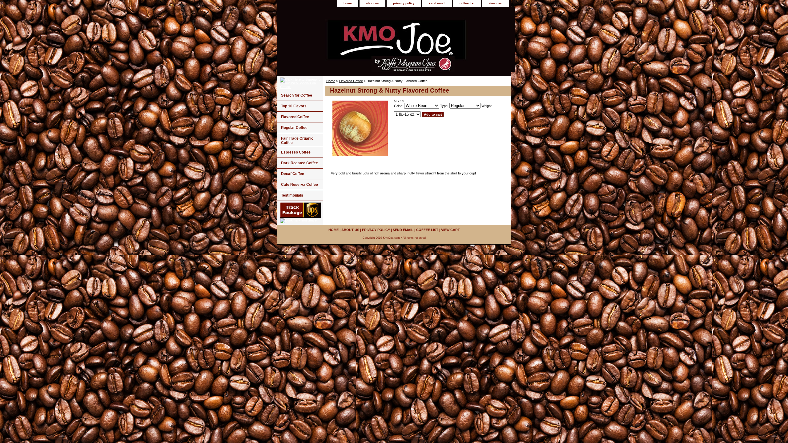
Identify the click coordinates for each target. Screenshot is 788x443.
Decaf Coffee (292, 174)
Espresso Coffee (296, 152)
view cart (495, 3)
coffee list (467, 3)
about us (372, 3)
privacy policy (404, 3)
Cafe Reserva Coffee (299, 184)
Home (330, 81)
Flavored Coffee (351, 81)
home (348, 3)
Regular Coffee (294, 128)
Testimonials (292, 195)
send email (437, 3)
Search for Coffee (296, 95)
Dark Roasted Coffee (299, 163)
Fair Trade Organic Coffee (297, 140)
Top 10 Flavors (294, 106)
